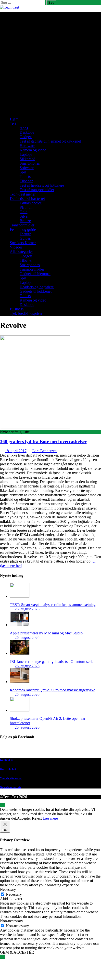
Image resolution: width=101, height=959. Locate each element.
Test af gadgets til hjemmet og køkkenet (50, 141)
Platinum (26, 207)
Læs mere (50, 818)
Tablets (25, 176)
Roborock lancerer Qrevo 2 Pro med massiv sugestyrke (52, 690)
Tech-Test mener (23, 194)
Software (27, 168)
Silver (24, 216)
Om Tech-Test (8, 768)
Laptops (26, 154)
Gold (23, 212)
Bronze (25, 221)
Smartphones (30, 163)
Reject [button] (37, 818)
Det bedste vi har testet (27, 199)
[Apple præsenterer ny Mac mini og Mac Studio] (19, 625)
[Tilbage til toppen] (2, 805)
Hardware (27, 146)
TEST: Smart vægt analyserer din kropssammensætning (53, 605)
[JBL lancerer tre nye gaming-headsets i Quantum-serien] (19, 653)
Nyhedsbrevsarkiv (10, 787)
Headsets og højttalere (37, 287)
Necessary (14, 894)
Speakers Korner (23, 243)
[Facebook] (55, 750)
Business (17, 309)
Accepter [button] (24, 818)
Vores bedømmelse (11, 777)
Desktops (27, 132)
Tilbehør (26, 181)
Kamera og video (33, 150)
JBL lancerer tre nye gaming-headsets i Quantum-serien (52, 661)
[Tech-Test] (9, 7)
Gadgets (26, 137)
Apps (24, 128)
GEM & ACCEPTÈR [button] (17, 952)
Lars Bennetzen (44, 451)
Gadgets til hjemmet (35, 274)
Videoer (16, 247)
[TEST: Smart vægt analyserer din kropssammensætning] (19, 596)
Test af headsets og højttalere (42, 185)
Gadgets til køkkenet (35, 291)
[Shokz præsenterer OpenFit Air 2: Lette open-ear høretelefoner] (19, 710)
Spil (23, 172)
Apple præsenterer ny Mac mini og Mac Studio (46, 633)
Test (13, 123)
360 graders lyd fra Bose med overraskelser (43, 441)
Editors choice (31, 203)
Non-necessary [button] (11, 921)
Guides (25, 238)
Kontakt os (6, 759)
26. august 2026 (27, 609)
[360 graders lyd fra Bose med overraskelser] (35, 427)
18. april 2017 (15, 451)
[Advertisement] (50, 62)
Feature (25, 234)
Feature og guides (23, 229)
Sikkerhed (27, 159)
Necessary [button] (8, 889)
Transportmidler (22, 225)
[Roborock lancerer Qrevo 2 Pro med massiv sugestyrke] (19, 682)
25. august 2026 (27, 694)
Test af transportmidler (37, 190)
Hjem (14, 119)
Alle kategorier (21, 252)
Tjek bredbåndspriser (26, 313)
